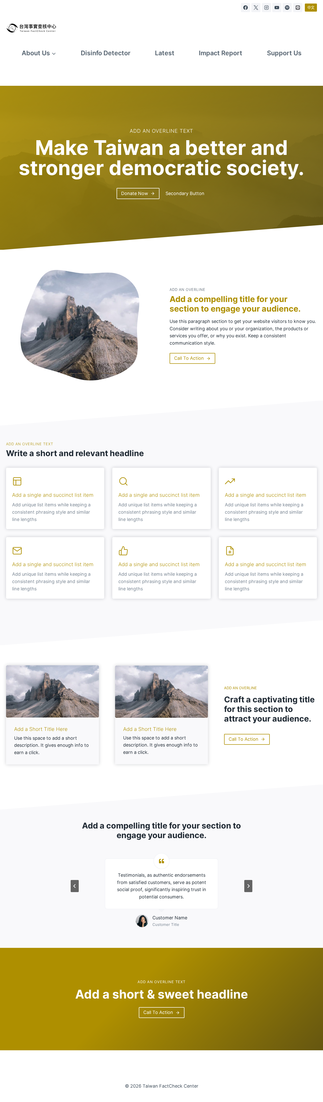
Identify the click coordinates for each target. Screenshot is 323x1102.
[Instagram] (266, 7)
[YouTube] (276, 7)
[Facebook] (245, 7)
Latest (164, 53)
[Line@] (297, 7)
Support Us (284, 53)
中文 (310, 7)
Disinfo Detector (105, 53)
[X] (255, 7)
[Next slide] (248, 886)
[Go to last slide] (75, 886)
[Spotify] (287, 7)
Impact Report (220, 53)
